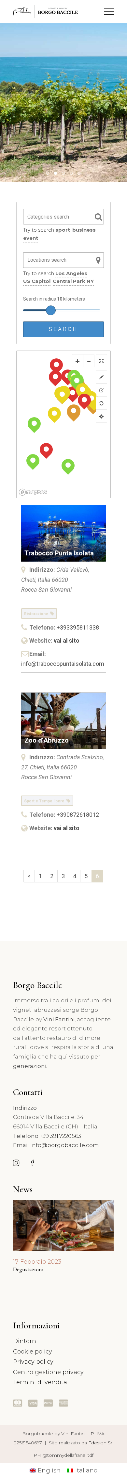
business (84, 230)
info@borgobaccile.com (64, 1145)
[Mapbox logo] (33, 492)
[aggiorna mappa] (101, 403)
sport (62, 230)
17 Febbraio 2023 (37, 1261)
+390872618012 (78, 814)
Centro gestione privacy (48, 1372)
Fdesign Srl (100, 1443)
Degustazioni (28, 1269)
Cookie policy (32, 1351)
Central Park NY (73, 281)
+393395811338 (78, 627)
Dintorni (25, 1341)
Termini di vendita (40, 1382)
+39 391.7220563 (60, 1136)
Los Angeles (71, 273)
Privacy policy (33, 1361)
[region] (63, 424)
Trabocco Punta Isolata (59, 553)
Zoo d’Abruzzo (46, 740)
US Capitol (36, 281)
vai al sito (66, 640)
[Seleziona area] (101, 377)
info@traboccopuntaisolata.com (62, 663)
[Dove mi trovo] (101, 416)
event (30, 238)
